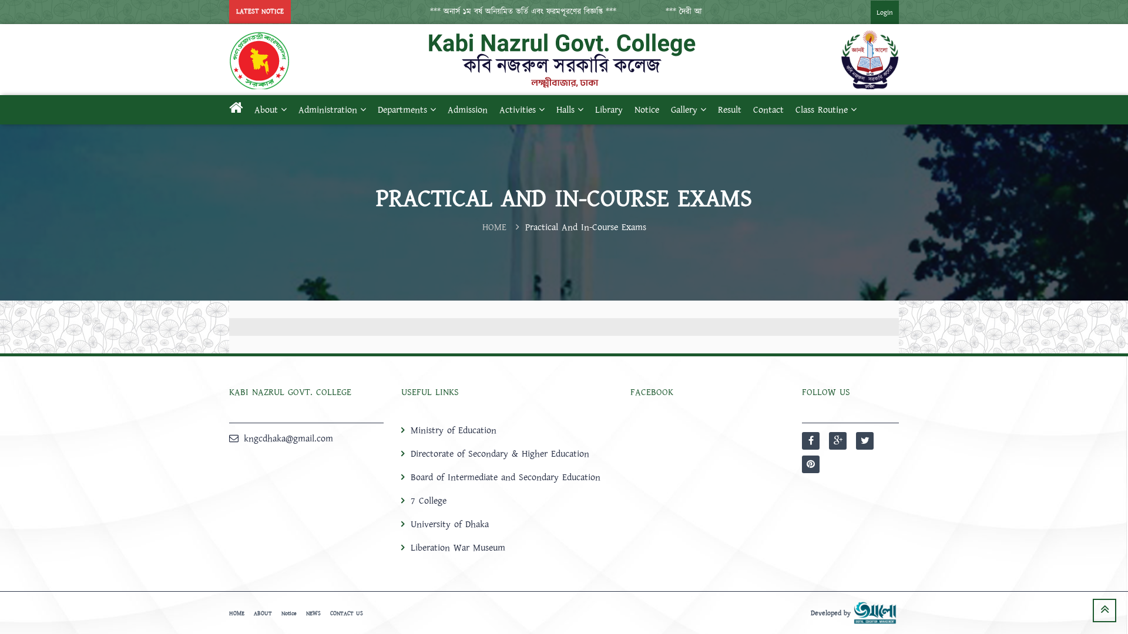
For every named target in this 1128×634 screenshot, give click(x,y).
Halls (565, 109)
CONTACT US (346, 613)
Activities (517, 109)
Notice (646, 109)
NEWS (313, 613)
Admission (468, 109)
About (266, 109)
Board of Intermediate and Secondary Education (505, 477)
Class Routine (821, 109)
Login (885, 13)
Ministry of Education (453, 430)
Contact (768, 109)
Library (609, 109)
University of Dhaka (450, 524)
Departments (402, 109)
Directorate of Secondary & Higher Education (500, 453)
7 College (428, 500)
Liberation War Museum (458, 547)
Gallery (684, 109)
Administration (327, 109)
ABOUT (263, 613)
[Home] (236, 109)
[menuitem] (873, 12)
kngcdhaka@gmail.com (288, 438)
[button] (508, 11)
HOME (494, 227)
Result (729, 109)
